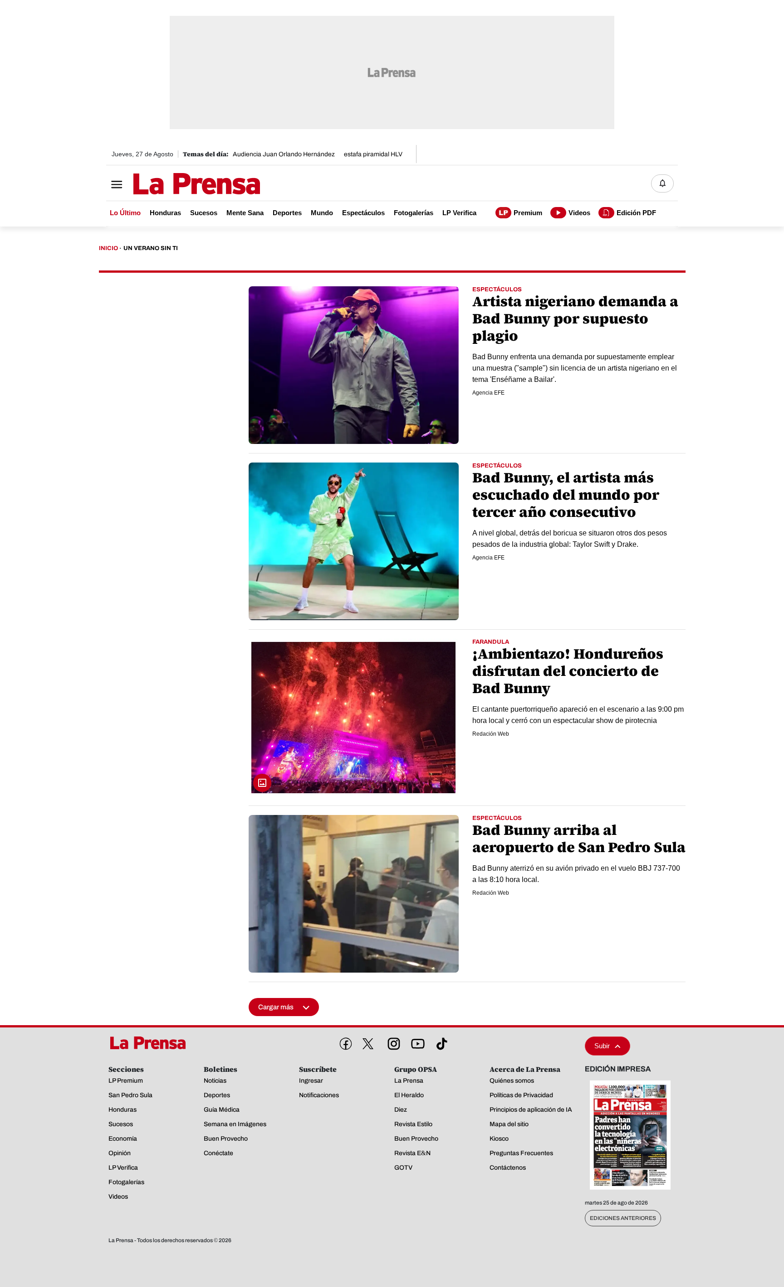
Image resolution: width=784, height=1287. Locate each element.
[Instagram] (392, 1041)
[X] (368, 1043)
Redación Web (490, 734)
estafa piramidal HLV (373, 154)
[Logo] (174, 184)
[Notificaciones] (662, 183)
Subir (602, 1046)
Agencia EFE (488, 393)
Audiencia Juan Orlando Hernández (284, 154)
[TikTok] (440, 1041)
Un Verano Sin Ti (150, 248)
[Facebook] (343, 1041)
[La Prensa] (151, 1042)
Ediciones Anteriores (623, 1218)
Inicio (108, 248)
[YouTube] (416, 1041)
